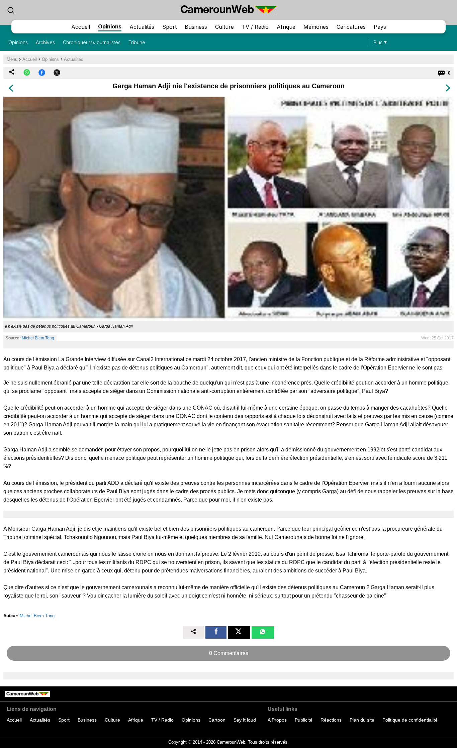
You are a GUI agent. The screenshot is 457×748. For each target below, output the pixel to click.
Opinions (109, 26)
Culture (224, 26)
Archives (45, 42)
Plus (377, 42)
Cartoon (216, 720)
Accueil (80, 26)
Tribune (136, 42)
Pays (380, 26)
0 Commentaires (228, 653)
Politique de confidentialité (410, 720)
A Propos (277, 720)
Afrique (286, 26)
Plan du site (362, 720)
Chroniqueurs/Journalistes (91, 42)
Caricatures (351, 26)
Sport (169, 26)
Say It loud (245, 720)
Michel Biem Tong (38, 338)
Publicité (303, 720)
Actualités (141, 26)
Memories (316, 26)
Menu (12, 59)
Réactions (331, 720)
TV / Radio (255, 26)
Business (196, 26)
